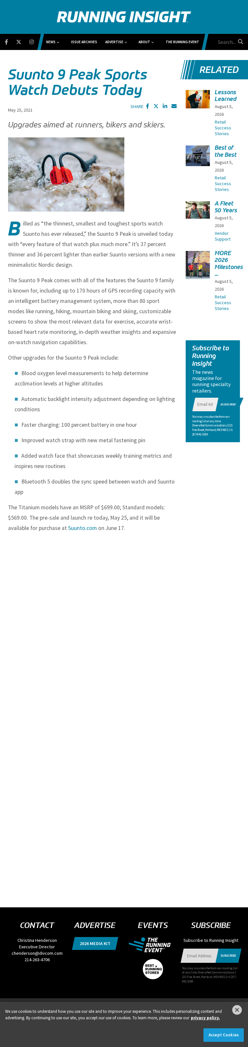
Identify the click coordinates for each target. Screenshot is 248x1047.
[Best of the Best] (198, 155)
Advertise (114, 42)
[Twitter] (22, 40)
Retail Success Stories (223, 127)
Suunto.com (82, 528)
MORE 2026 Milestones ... (229, 263)
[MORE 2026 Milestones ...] (198, 267)
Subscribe (228, 404)
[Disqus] (92, 634)
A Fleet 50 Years (226, 207)
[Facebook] (10, 40)
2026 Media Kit (95, 943)
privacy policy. (205, 1018)
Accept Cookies (224, 1035)
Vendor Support (223, 236)
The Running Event (182, 42)
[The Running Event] (153, 944)
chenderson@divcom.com (37, 953)
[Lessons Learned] (198, 99)
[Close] (237, 1010)
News (51, 42)
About (144, 42)
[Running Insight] (124, 17)
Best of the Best (226, 151)
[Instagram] (35, 40)
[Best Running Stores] (153, 965)
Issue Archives (84, 42)
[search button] (239, 41)
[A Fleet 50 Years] (198, 210)
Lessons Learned (225, 96)
